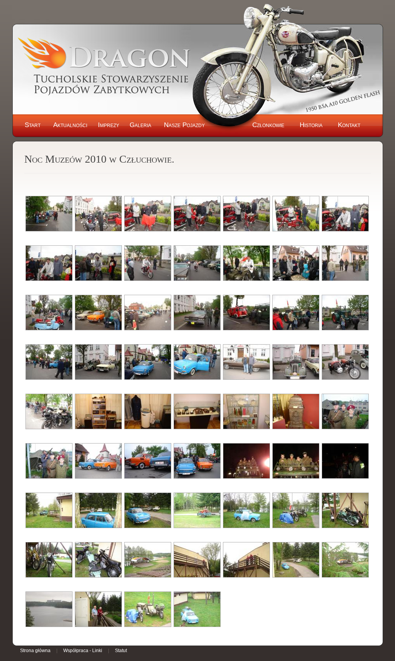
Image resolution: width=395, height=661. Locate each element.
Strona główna (35, 650)
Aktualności (70, 125)
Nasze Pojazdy (184, 125)
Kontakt (349, 125)
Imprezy (108, 125)
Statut (121, 650)
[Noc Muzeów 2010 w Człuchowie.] (49, 213)
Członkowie (268, 125)
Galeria (140, 125)
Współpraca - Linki (82, 650)
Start (33, 125)
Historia (311, 125)
